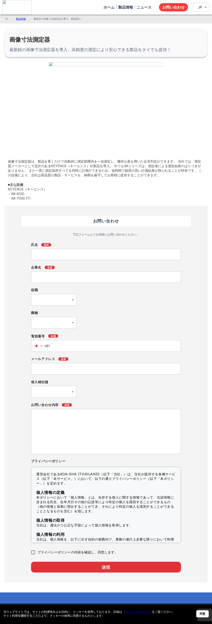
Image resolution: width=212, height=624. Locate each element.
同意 (202, 613)
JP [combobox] (200, 7)
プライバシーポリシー (137, 611)
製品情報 (21, 18)
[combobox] (54, 300)
